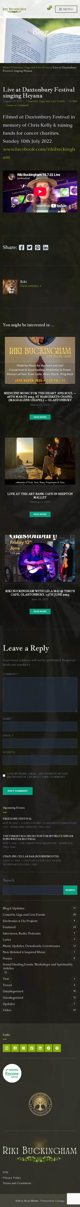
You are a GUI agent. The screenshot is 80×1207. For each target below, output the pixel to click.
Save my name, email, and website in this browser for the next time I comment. (37, 775)
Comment (11, 674)
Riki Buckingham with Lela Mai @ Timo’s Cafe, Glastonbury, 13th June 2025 (40, 592)
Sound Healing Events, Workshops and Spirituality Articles (38, 966)
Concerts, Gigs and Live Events (31, 67)
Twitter (32, 1048)
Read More (40, 417)
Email (8, 735)
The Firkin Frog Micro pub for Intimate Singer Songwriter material (38, 838)
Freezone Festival (17, 818)
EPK (5, 1172)
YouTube (7, 1048)
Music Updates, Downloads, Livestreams (31, 946)
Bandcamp (48, 1048)
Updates (9, 1004)
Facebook (15, 1048)
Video (7, 1010)
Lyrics (7, 940)
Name (7, 718)
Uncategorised (13, 991)
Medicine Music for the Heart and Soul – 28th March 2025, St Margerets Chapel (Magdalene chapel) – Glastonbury (40, 396)
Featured (9, 927)
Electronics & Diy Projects (20, 921)
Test (6, 979)
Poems (7, 958)
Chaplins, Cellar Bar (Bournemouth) (31, 856)
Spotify (57, 1048)
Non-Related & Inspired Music (24, 952)
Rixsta (34, 1200)
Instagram (23, 1048)
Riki (75, 101)
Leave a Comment (17, 105)
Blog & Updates (13, 908)
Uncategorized (13, 998)
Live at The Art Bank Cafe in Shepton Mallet (40, 495)
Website (9, 752)
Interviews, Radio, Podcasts (22, 933)
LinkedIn (40, 1048)
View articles (29, 286)
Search (8, 880)
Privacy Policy (12, 1177)
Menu (67, 9)
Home (6, 67)
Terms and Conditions (17, 1183)
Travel (7, 985)
